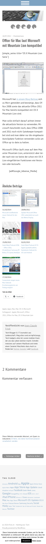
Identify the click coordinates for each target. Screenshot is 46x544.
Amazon (5, 484)
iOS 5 (33, 494)
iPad (4, 497)
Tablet (10, 506)
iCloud (25, 494)
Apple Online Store (36, 484)
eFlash (11, 490)
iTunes (24, 497)
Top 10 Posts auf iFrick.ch (29, 506)
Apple (4, 309)
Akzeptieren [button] (26, 541)
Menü (23, 3)
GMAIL (34, 490)
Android (13, 483)
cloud (40, 487)
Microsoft (27, 309)
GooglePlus (15, 494)
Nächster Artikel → (34, 456)
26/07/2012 (6, 36)
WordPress (21, 528)
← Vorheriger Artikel (12, 456)
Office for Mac (12, 315)
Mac (13, 309)
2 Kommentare (18, 36)
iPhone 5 (19, 497)
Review (16, 503)
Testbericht (19, 506)
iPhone (11, 497)
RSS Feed (13, 26)
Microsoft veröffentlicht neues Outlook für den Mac (10, 215)
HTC (21, 494)
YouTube (18, 26)
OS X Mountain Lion (25, 315)
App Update (31, 487)
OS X (41, 500)
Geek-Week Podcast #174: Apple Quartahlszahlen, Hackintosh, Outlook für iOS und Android (29, 248)
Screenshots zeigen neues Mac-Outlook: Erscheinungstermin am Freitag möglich (11, 284)
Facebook (29, 26)
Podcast (11, 503)
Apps (9, 309)
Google (6, 493)
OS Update (33, 500)
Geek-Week (27, 490)
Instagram (23, 26)
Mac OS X (19, 309)
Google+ (23, 349)
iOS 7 (37, 494)
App (19, 484)
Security (30, 503)
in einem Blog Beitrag (27, 99)
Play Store (5, 503)
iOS (29, 493)
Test (13, 506)
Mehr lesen (36, 541)
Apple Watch (6, 487)
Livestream (37, 497)
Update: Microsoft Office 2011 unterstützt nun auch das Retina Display (29, 215)
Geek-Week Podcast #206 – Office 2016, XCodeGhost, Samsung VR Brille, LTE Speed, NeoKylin (11, 248)
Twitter (34, 26)
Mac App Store (12, 500)
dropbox (5, 490)
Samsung (22, 503)
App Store (19, 487)
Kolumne (30, 497)
